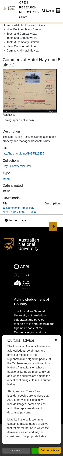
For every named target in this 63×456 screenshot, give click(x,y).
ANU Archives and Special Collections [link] (31, 25)
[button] (43, 11)
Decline (16, 450)
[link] (17, 166)
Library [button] (23, 16)
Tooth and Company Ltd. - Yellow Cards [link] (24, 37)
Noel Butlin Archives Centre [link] (24, 29)
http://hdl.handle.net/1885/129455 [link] (23, 153)
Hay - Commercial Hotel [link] (21, 46)
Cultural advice (50, 450)
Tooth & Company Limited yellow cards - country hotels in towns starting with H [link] (24, 42)
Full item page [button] (17, 220)
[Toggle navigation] (58, 10)
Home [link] (6, 25)
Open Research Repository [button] (29, 7)
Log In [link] (50, 10)
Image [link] (6, 178)
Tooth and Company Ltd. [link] (22, 33)
